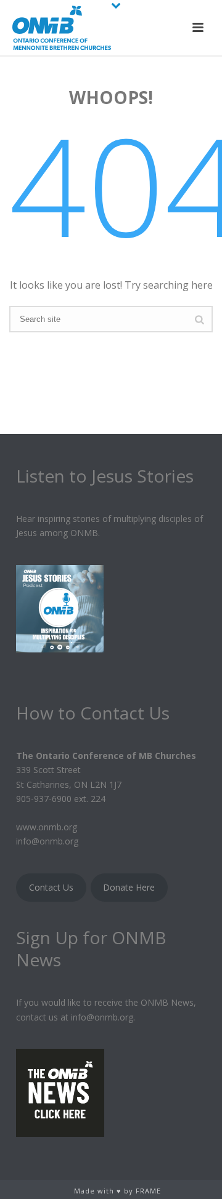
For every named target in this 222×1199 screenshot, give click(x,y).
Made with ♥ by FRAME (117, 1190)
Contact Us (51, 887)
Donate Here (129, 887)
